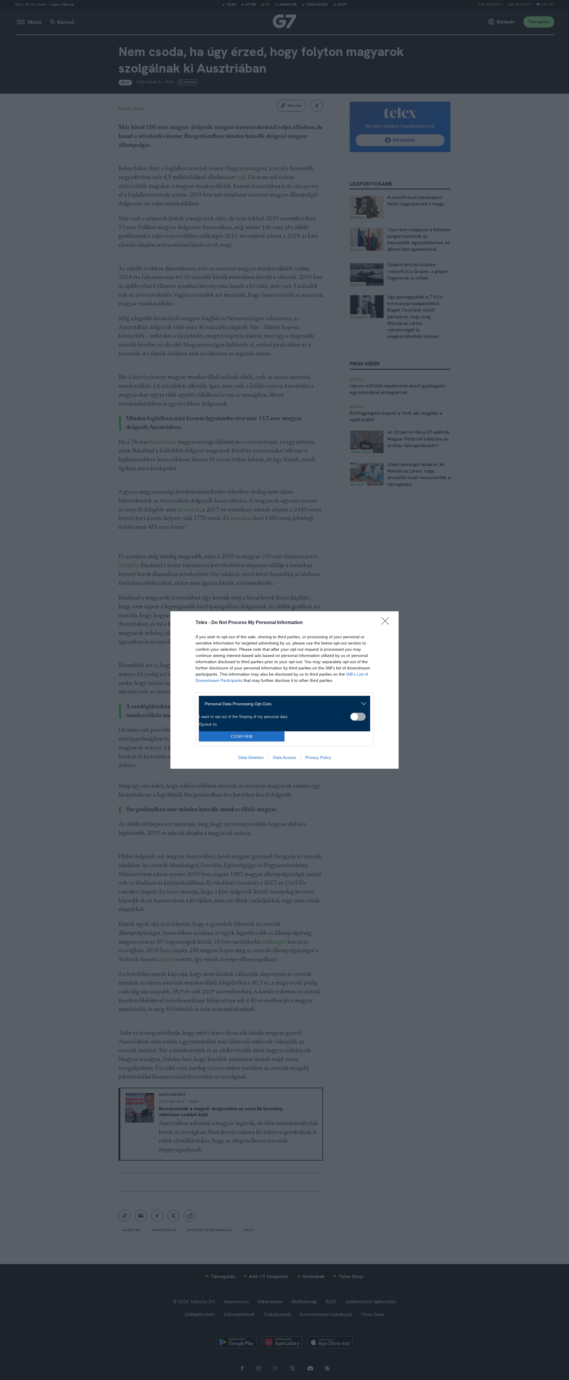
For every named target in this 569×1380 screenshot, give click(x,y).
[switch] (358, 717)
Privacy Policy (318, 757)
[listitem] (282, 704)
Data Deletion (251, 757)
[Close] (387, 622)
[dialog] (284, 690)
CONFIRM (242, 736)
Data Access (284, 757)
